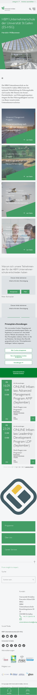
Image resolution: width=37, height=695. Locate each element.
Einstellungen (18, 362)
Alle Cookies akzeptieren (18, 350)
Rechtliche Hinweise (18, 373)
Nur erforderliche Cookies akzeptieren (19, 356)
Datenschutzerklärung (18, 371)
